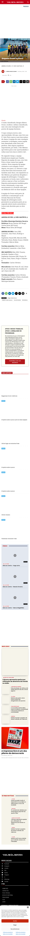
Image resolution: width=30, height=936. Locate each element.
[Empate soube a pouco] (15, 456)
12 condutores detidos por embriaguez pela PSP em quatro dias (19, 811)
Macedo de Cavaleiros (8, 677)
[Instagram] (2, 866)
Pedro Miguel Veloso (11, 71)
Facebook (6, 864)
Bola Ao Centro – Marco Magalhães (13, 608)
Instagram (6, 866)
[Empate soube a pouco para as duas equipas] (15, 409)
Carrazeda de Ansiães (16, 686)
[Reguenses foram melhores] (15, 385)
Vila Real (13, 696)
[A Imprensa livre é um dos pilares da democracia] (15, 738)
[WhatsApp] (10, 81)
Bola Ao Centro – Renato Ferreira (13, 587)
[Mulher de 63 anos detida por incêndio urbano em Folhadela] (6, 840)
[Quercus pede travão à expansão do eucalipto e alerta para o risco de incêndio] (6, 802)
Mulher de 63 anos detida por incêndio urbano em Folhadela (18, 839)
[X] (2, 877)
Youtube (6, 881)
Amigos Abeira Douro (12, 298)
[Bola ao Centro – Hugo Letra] (15, 555)
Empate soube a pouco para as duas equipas (14, 420)
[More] (26, 293)
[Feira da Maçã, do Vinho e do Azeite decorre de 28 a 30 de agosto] (6, 690)
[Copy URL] (20, 81)
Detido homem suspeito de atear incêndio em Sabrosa (19, 718)
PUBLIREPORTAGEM (15, 706)
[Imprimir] (27, 81)
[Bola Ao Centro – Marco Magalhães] (15, 598)
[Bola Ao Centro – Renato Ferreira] (15, 576)
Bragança (14, 808)
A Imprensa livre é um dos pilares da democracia (14, 752)
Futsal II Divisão (17, 300)
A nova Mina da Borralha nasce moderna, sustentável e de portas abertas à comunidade (19, 710)
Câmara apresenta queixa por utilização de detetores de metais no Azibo (15, 681)
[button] (28, 907)
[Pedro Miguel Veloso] (3, 71)
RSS (5, 870)
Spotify (6, 872)
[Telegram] (17, 81)
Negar (15, 925)
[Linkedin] (14, 81)
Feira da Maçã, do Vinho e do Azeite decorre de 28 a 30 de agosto (19, 689)
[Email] (24, 81)
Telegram (6, 875)
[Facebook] (7, 81)
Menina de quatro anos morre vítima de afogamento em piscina (18, 699)
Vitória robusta (5, 515)
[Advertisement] (15, 21)
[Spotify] (2, 873)
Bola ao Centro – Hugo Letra (11, 565)
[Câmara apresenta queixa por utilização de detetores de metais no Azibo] (15, 662)
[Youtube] (2, 881)
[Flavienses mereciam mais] (15, 528)
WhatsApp (6, 879)
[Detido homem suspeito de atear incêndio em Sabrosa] (6, 720)
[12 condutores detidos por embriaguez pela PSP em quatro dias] (6, 812)
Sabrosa (13, 716)
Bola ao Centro (6, 585)
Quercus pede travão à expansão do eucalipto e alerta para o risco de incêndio (18, 803)
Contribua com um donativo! (15, 361)
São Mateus (25, 300)
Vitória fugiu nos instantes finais (10, 443)
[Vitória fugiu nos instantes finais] (15, 433)
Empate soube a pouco (7, 300)
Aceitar (15, 921)
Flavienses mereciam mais (9, 538)
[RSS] (2, 870)
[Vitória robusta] (15, 504)
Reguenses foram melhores (9, 396)
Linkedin (6, 868)
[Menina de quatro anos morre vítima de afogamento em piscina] (6, 700)
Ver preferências (15, 929)
